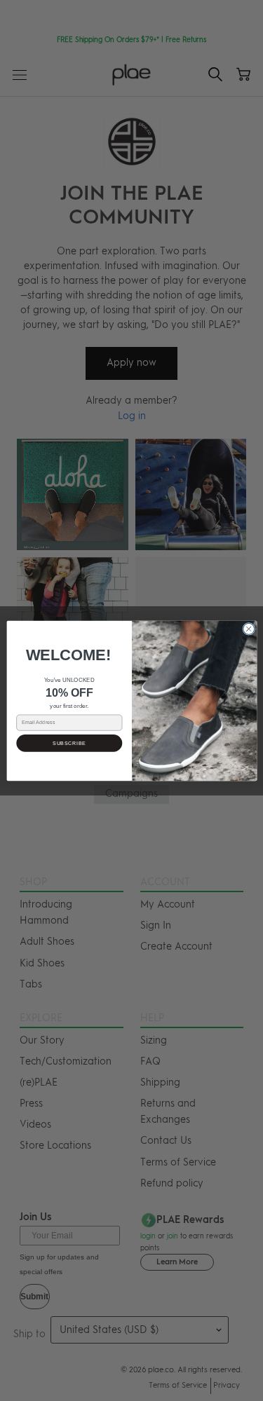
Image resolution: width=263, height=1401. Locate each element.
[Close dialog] (248, 628)
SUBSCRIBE (69, 743)
